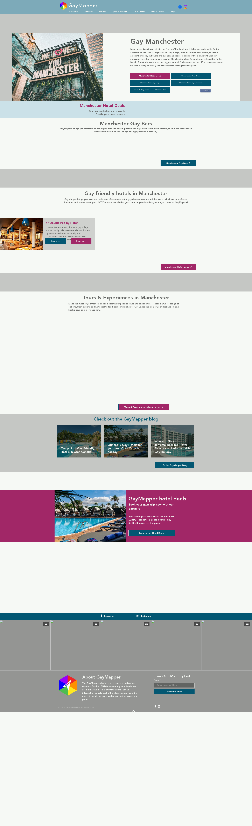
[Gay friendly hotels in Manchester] (90, 654)
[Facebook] (180, 7)
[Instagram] (185, 7)
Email (156, 818)
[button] (74, 11)
